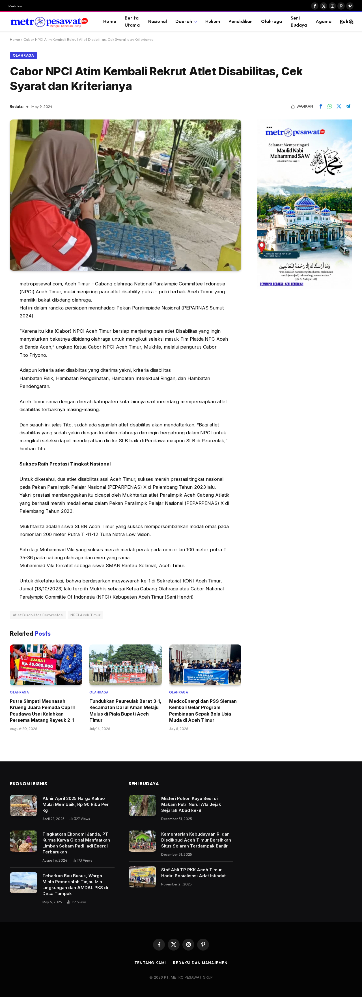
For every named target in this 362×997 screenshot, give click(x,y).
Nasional (157, 21)
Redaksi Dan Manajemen (200, 962)
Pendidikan (241, 21)
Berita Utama (132, 21)
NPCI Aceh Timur (85, 614)
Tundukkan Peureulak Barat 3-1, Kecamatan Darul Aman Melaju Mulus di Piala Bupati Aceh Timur (125, 710)
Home (109, 21)
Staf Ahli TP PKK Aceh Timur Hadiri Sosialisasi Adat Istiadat (193, 872)
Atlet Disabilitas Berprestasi (38, 614)
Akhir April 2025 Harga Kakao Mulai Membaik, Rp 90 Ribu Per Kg (75, 804)
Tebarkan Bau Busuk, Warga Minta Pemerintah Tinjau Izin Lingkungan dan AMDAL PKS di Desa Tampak (75, 884)
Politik (347, 21)
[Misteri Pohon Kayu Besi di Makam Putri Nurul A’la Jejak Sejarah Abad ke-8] (142, 805)
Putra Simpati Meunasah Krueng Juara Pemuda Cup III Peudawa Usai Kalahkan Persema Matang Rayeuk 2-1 (42, 710)
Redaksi (15, 6)
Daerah (183, 21)
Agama (324, 21)
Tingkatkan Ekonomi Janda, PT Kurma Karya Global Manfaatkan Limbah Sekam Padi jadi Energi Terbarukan (76, 843)
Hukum (212, 21)
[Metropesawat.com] (48, 22)
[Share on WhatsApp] (330, 106)
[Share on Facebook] (320, 106)
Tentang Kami (150, 962)
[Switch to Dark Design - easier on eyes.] (341, 22)
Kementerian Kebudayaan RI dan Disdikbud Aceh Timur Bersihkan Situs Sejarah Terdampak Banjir (196, 840)
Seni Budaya (299, 21)
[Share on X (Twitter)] (339, 106)
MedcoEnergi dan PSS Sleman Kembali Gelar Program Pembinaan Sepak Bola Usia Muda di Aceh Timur (203, 710)
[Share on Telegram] (348, 106)
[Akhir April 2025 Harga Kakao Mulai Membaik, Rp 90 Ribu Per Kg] (23, 805)
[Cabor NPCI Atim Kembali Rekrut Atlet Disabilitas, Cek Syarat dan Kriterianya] (125, 195)
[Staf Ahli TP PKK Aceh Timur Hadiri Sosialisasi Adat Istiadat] (142, 876)
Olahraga (271, 21)
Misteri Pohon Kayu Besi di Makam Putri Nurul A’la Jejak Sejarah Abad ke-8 (191, 804)
